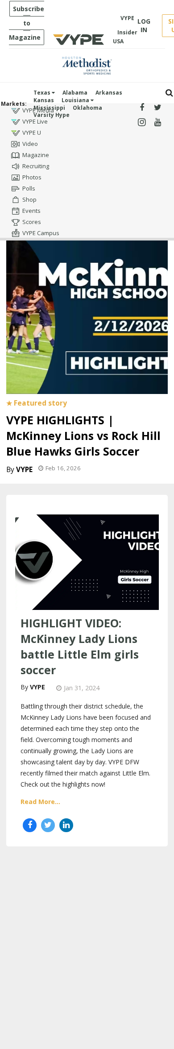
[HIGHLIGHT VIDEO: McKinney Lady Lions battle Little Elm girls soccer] (87, 561)
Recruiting (35, 166)
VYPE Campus (40, 233)
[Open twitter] (157, 107)
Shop (29, 199)
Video (30, 144)
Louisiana (76, 100)
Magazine (35, 155)
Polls (28, 188)
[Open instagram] (141, 122)
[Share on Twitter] (48, 825)
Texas (42, 92)
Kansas (43, 100)
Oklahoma (87, 108)
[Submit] (169, 93)
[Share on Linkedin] (66, 825)
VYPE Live (35, 121)
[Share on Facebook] (30, 825)
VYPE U (31, 133)
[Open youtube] (157, 122)
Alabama (74, 92)
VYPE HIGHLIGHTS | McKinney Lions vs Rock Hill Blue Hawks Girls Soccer (83, 435)
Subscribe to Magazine (26, 22)
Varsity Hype (51, 115)
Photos (31, 177)
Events (31, 211)
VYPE (24, 469)
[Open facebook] (141, 107)
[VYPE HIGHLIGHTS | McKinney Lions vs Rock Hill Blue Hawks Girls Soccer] (87, 315)
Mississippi (49, 108)
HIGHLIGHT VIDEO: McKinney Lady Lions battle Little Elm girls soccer (80, 646)
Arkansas (108, 92)
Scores (31, 222)
